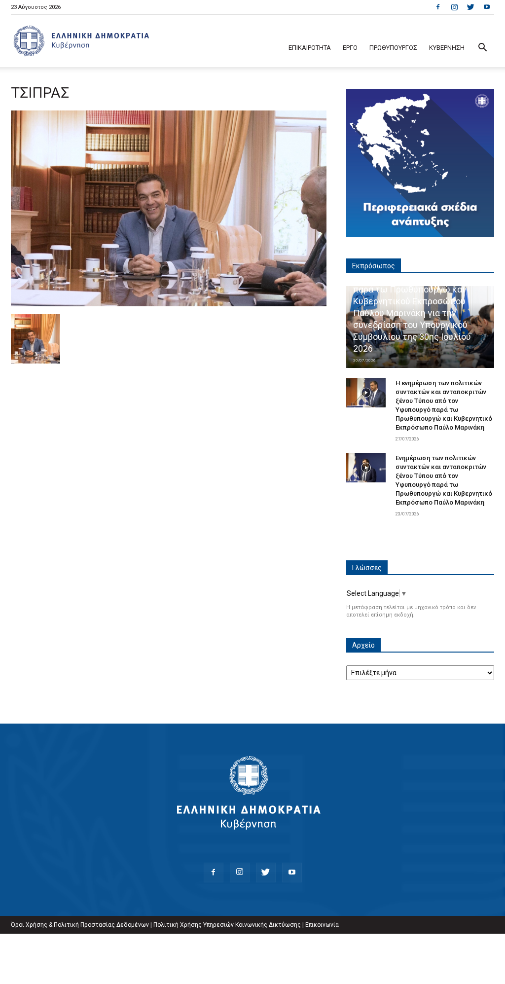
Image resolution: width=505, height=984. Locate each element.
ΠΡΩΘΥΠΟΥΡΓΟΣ (393, 47)
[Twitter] (470, 7)
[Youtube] (486, 7)
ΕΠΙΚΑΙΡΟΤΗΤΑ (310, 47)
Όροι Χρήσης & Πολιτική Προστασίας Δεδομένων (80, 924)
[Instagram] (454, 7)
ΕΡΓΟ (350, 47)
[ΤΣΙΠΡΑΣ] (168, 304)
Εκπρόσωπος (373, 266)
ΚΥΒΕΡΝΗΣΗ (447, 47)
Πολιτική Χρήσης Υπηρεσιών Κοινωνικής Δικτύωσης (227, 924)
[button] (482, 48)
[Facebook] (438, 7)
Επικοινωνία (322, 924)
